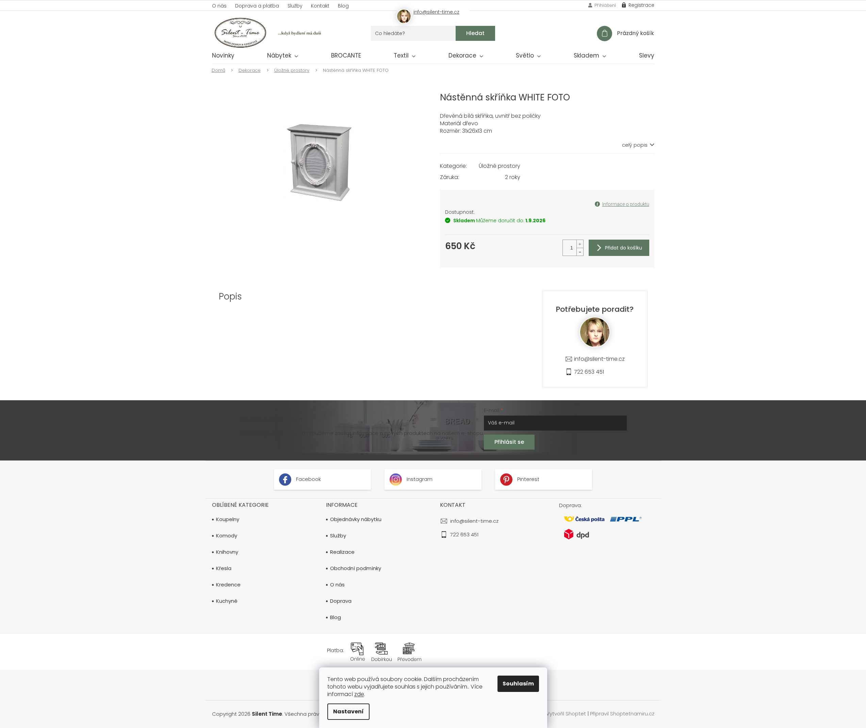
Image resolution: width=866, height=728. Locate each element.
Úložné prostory (499, 166)
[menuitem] (223, 57)
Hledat (475, 33)
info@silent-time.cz (599, 359)
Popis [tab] (230, 296)
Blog (343, 5)
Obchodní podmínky (355, 568)
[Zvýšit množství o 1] (579, 244)
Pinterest (527, 479)
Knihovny (227, 552)
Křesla (223, 568)
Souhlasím (518, 683)
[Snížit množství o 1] (579, 252)
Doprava (341, 601)
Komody (226, 536)
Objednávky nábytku (355, 519)
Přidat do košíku (623, 247)
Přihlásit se (509, 442)
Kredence (228, 585)
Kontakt (320, 5)
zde (359, 694)
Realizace (342, 552)
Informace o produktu (625, 204)
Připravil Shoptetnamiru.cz (622, 713)
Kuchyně (227, 601)
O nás (219, 5)
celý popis (635, 145)
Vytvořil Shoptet (566, 713)
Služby (295, 5)
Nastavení (348, 711)
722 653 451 (589, 372)
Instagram (418, 479)
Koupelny (227, 519)
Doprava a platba (257, 5)
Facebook (308, 479)
